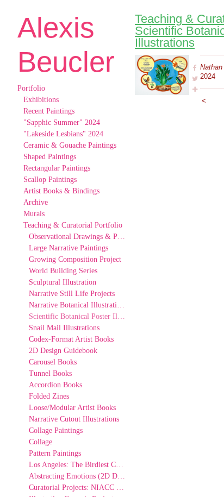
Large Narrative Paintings (68, 248)
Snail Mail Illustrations (64, 328)
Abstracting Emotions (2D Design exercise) (77, 476)
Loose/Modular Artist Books (72, 408)
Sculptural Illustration (62, 282)
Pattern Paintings (55, 453)
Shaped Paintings (49, 157)
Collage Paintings (56, 430)
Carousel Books (53, 362)
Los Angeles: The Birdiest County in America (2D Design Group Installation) (77, 465)
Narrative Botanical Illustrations (77, 305)
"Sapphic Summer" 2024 (61, 122)
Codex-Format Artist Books (71, 339)
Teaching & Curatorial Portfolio (72, 225)
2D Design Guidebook (63, 351)
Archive (35, 202)
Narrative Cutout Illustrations (74, 419)
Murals (34, 214)
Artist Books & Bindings (61, 191)
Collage (40, 442)
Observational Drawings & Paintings (77, 236)
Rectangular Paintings (56, 168)
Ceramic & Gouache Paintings (69, 145)
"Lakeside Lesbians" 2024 (63, 134)
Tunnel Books (50, 373)
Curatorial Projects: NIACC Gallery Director (77, 487)
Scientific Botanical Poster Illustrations (77, 316)
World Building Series (63, 271)
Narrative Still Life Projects (72, 294)
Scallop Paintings (50, 179)
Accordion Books (55, 385)
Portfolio (31, 88)
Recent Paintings (48, 111)
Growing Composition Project (75, 259)
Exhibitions (41, 100)
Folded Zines (49, 396)
